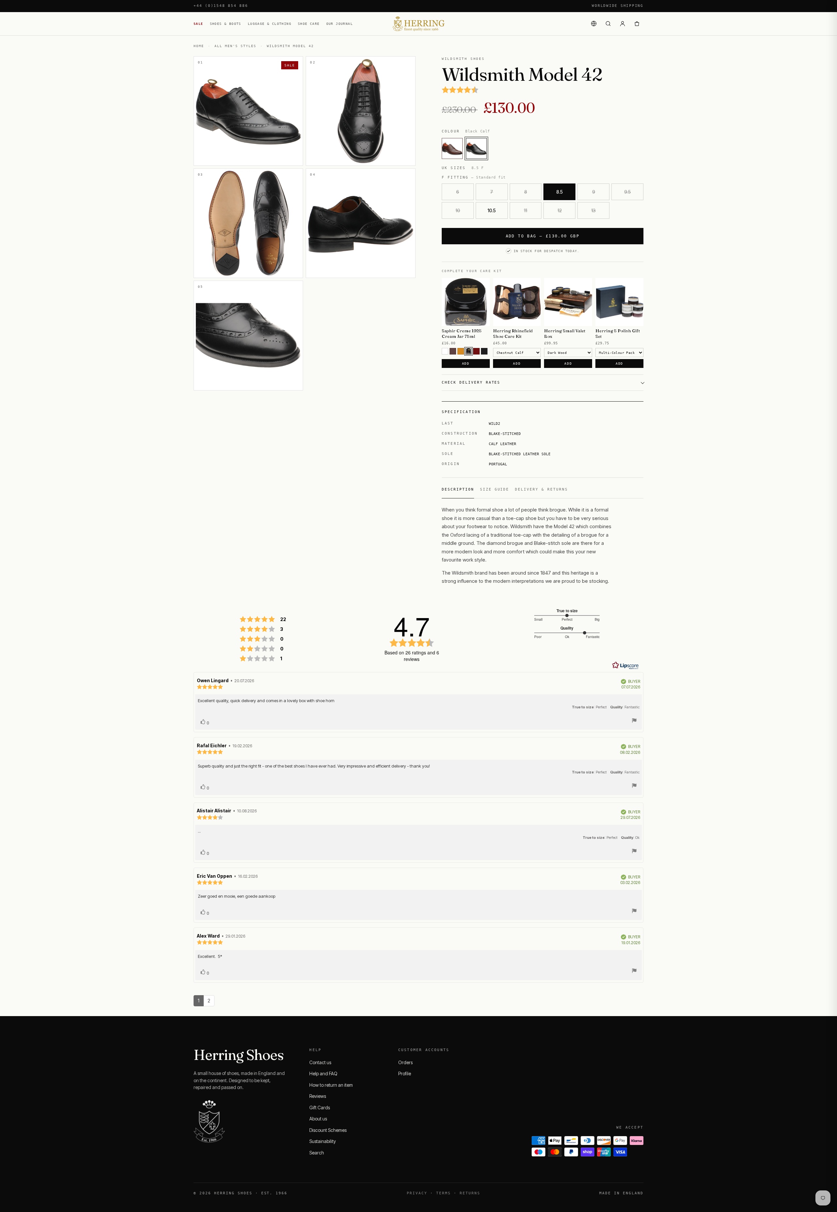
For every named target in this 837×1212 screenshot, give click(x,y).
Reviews (317, 1096)
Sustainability (322, 1141)
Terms (443, 1193)
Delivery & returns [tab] (541, 489)
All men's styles (235, 46)
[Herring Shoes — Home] (418, 23)
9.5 (627, 192)
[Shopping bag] (636, 23)
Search (316, 1152)
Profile (404, 1073)
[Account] (622, 23)
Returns (470, 1193)
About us (318, 1118)
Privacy (417, 1193)
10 (457, 210)
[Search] (608, 23)
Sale (198, 24)
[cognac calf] (452, 148)
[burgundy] (476, 351)
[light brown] (460, 351)
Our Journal (339, 24)
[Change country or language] (593, 23)
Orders (405, 1062)
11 (525, 210)
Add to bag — (543, 236)
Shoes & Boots (225, 24)
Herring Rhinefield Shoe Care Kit (513, 333)
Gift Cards (319, 1107)
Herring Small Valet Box (564, 333)
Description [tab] (458, 489)
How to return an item (331, 1085)
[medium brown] (453, 351)
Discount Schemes (328, 1130)
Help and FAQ (323, 1073)
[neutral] (445, 351)
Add (466, 363)
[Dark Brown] (468, 351)
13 (593, 210)
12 (559, 210)
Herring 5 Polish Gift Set (617, 333)
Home (199, 46)
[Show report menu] (634, 721)
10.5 (491, 210)
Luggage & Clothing (269, 24)
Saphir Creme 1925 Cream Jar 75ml (462, 333)
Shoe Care (309, 24)
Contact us (320, 1062)
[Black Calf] (476, 148)
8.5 (559, 192)
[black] (484, 351)
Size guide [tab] (494, 489)
